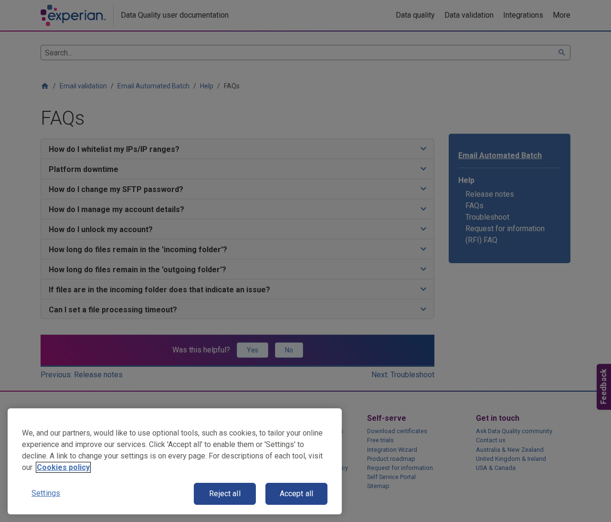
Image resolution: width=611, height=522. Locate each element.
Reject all (225, 493)
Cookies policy (63, 467)
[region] (175, 461)
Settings (46, 493)
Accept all (297, 493)
